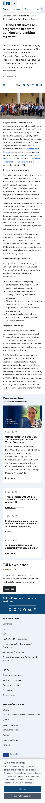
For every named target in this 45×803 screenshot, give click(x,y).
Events (16, 9)
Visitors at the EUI (11, 740)
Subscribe (9, 588)
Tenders (6, 745)
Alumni (6, 735)
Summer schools (10, 695)
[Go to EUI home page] (6, 3)
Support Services (10, 725)
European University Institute (16, 15)
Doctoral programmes (12, 675)
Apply (5, 9)
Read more (14, 478)
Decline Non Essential (22, 796)
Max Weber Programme (13, 652)
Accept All (22, 789)
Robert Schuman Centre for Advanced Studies (20, 659)
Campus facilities (10, 730)
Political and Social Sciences (15, 639)
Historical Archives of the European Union (21, 714)
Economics (7, 624)
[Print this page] (4, 85)
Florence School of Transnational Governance (17, 646)
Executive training (11, 685)
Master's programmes (12, 680)
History (6, 629)
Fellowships (8, 690)
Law (4, 634)
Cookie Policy (23, 776)
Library (6, 710)
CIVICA (6, 720)
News (27, 9)
